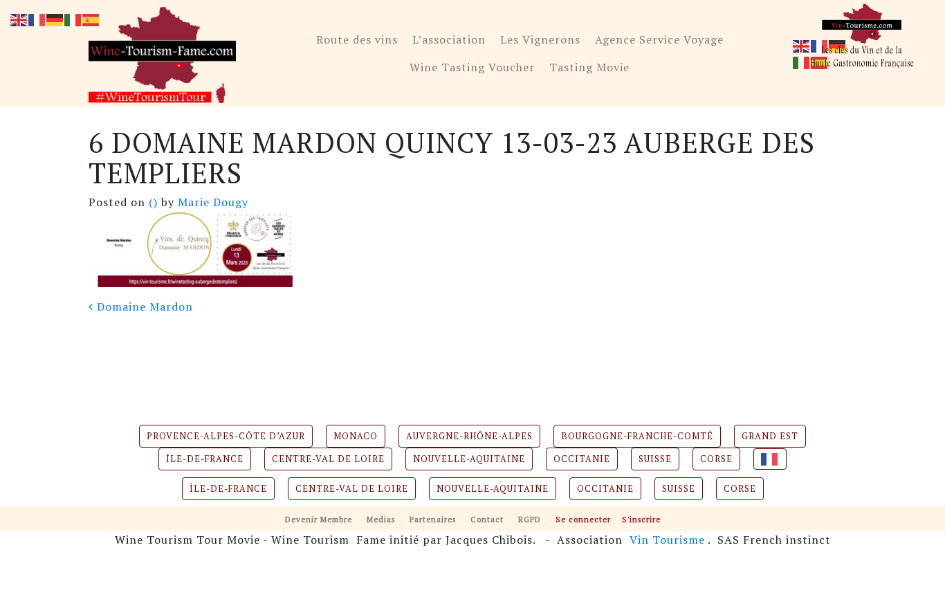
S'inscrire (641, 519)
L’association (449, 39)
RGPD (529, 519)
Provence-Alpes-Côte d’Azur (226, 436)
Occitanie (581, 459)
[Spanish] (91, 18)
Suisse (655, 459)
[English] (802, 45)
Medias (381, 519)
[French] (770, 459)
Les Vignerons (540, 39)
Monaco (355, 436)
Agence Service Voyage (659, 39)
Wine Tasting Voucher (472, 67)
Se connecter (583, 519)
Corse (716, 459)
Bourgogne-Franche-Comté (637, 436)
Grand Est (770, 436)
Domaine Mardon (143, 306)
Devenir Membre (318, 519)
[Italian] (802, 61)
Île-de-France (205, 459)
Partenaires (433, 519)
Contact (487, 519)
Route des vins (357, 39)
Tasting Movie (589, 67)
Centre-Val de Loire (328, 459)
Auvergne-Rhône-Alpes (469, 436)
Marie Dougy (211, 202)
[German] (55, 18)
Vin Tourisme (667, 539)
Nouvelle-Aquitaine (469, 459)
